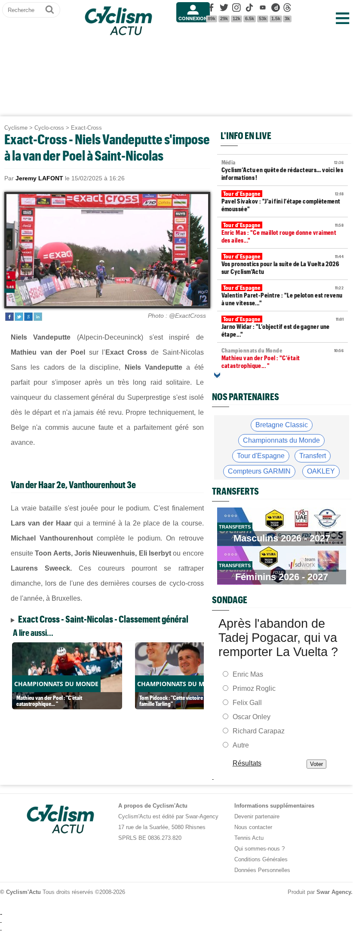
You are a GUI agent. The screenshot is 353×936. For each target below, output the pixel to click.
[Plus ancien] (217, 375)
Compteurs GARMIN (259, 471)
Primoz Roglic (254, 688)
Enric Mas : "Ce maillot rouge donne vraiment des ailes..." (282, 233)
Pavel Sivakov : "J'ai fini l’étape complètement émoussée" (282, 201)
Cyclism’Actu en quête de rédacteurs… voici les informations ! (282, 170)
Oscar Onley (251, 716)
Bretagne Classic (281, 424)
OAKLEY (321, 471)
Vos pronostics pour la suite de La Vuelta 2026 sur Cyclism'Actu (282, 264)
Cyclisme (16, 128)
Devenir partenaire (256, 816)
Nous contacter (253, 827)
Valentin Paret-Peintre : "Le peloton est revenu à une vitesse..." (282, 295)
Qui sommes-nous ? (259, 848)
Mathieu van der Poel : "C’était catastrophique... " (282, 358)
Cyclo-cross (49, 128)
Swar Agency (333, 892)
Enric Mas (248, 674)
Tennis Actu (249, 838)
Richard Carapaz (259, 731)
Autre (241, 745)
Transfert (312, 455)
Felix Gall (247, 702)
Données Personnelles (262, 870)
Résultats (246, 763)
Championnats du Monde (281, 440)
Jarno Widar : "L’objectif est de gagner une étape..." (282, 327)
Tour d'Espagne (261, 455)
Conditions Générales (261, 859)
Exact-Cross (86, 128)
